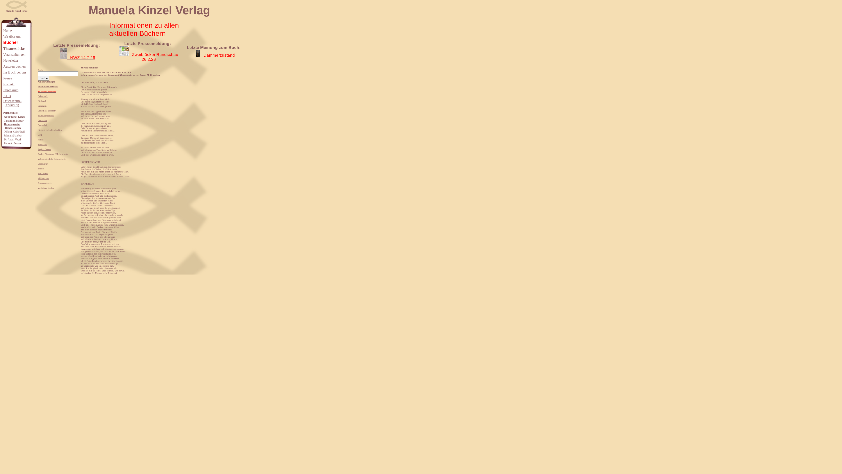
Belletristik (43, 96)
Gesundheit (43, 125)
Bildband (42, 101)
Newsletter (10, 60)
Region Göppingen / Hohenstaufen (53, 154)
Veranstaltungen (14, 54)
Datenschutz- (12, 101)
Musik (40, 139)
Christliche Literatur (46, 111)
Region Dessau (44, 149)
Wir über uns (12, 36)
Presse (7, 78)
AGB (7, 96)
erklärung (12, 105)
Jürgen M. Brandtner (150, 75)
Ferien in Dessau (12, 143)
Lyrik (40, 135)
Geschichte (42, 120)
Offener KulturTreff (14, 131)
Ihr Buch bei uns (14, 72)
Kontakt (8, 84)
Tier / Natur (43, 173)
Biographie (42, 106)
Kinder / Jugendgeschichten (50, 130)
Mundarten (42, 144)
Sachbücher (43, 164)
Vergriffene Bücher (46, 188)
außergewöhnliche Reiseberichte (52, 159)
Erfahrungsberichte (46, 115)
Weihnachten (43, 178)
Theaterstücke (14, 48)
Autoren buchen (14, 66)
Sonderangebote (45, 183)
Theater (41, 168)
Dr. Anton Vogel (12, 139)
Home (7, 30)
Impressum (10, 90)
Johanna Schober (13, 135)
